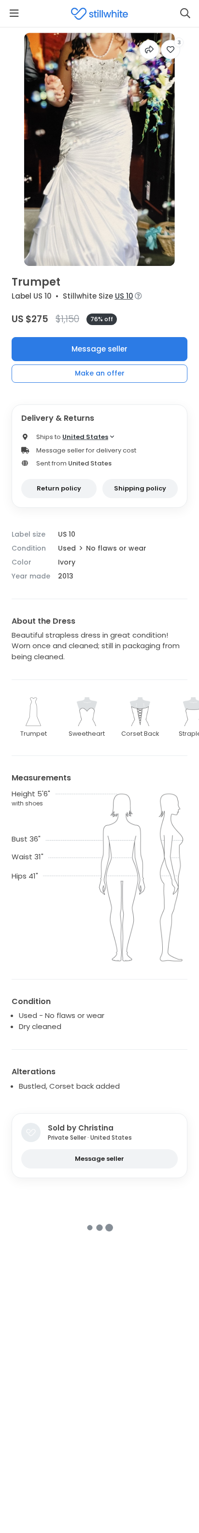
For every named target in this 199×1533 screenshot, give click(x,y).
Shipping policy (140, 488)
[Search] (185, 13)
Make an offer (100, 373)
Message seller (99, 349)
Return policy (59, 488)
